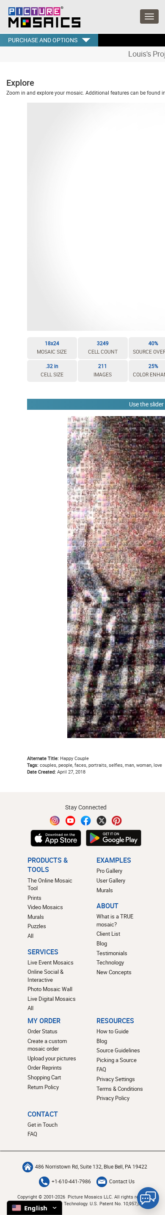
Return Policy (43, 1087)
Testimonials (111, 953)
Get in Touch (43, 1124)
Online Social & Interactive (45, 975)
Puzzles (37, 926)
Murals (36, 917)
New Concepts (114, 972)
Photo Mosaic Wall (50, 989)
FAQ (101, 1069)
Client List (108, 933)
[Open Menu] (149, 16)
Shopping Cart (44, 1077)
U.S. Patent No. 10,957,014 (117, 1203)
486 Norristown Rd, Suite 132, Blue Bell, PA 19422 (91, 1166)
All (30, 936)
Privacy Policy (112, 1098)
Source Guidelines (118, 1050)
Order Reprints (45, 1067)
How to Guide (112, 1031)
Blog (101, 943)
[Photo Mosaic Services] (40, 14)
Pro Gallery (109, 870)
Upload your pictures (52, 1058)
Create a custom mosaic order (47, 1045)
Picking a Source (116, 1060)
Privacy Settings (115, 1079)
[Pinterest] (117, 820)
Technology (110, 962)
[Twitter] (101, 820)
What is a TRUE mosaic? (114, 920)
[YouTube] (71, 820)
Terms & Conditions (119, 1088)
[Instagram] (55, 820)
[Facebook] (86, 820)
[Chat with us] (148, 1198)
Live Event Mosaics (51, 962)
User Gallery (110, 880)
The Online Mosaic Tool (50, 884)
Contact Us (122, 1181)
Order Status (43, 1031)
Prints (34, 898)
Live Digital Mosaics (52, 999)
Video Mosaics (45, 907)
